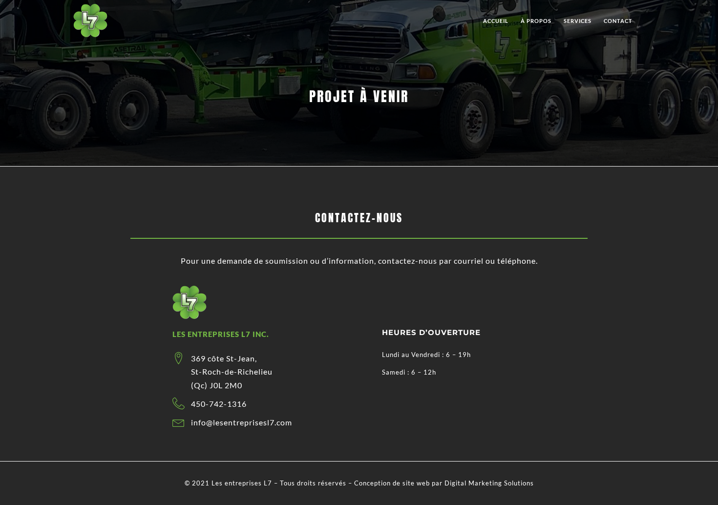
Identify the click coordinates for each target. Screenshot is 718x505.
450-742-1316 (219, 403)
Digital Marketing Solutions (489, 483)
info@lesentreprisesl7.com (241, 422)
